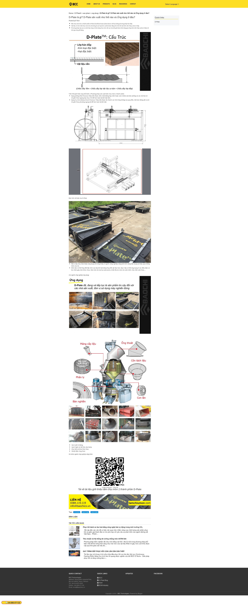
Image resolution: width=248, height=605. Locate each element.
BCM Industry (103, 585)
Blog (114, 4)
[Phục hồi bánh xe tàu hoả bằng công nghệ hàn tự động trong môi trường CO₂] (74, 531)
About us (96, 4)
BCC (100, 578)
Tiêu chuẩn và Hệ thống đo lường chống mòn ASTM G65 (104, 539)
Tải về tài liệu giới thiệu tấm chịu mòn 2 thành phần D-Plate (109, 489)
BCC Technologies (123, 593)
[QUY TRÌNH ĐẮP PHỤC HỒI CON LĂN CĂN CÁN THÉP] (74, 553)
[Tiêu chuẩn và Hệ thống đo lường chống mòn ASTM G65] (74, 543)
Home (88, 4)
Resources (123, 4)
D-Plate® (76, 512)
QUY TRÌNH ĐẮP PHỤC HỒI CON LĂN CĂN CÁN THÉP (103, 551)
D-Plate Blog (103, 580)
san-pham (85, 512)
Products (106, 4)
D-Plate (157, 22)
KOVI (100, 583)
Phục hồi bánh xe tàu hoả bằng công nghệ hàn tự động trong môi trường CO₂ (113, 527)
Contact (133, 4)
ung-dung (95, 512)
